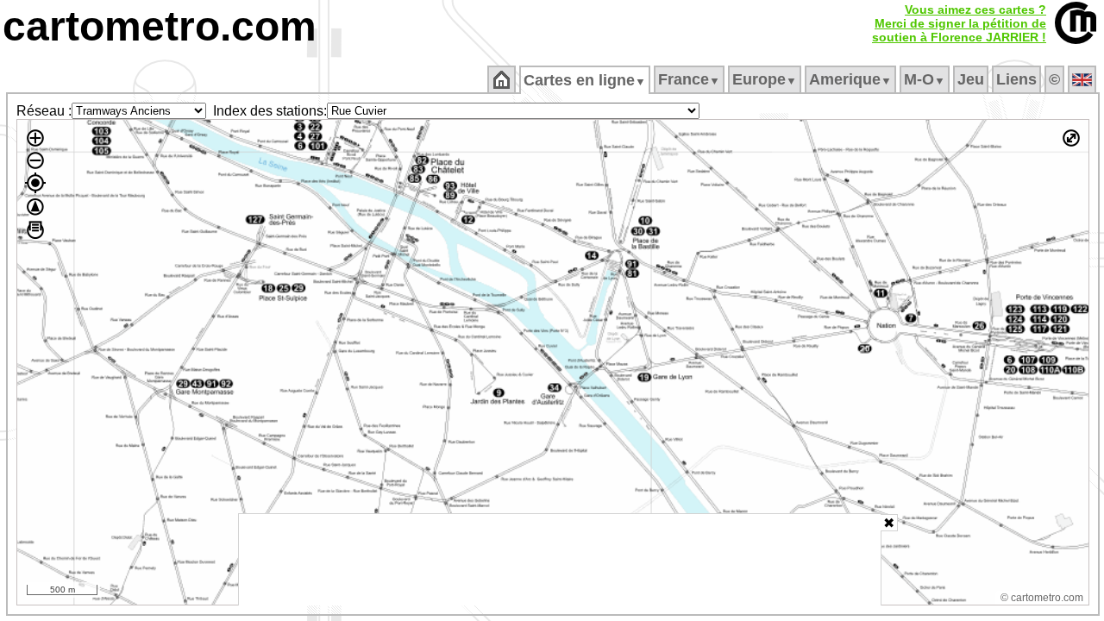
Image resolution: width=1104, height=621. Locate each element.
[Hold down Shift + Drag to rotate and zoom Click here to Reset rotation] (35, 207)
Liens (1016, 79)
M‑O (924, 79)
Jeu (970, 79)
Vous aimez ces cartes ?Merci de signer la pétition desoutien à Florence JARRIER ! (959, 23)
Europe (764, 79)
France (689, 79)
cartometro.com (160, 26)
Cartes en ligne (585, 80)
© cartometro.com (1041, 598)
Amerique (850, 79)
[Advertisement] (560, 560)
